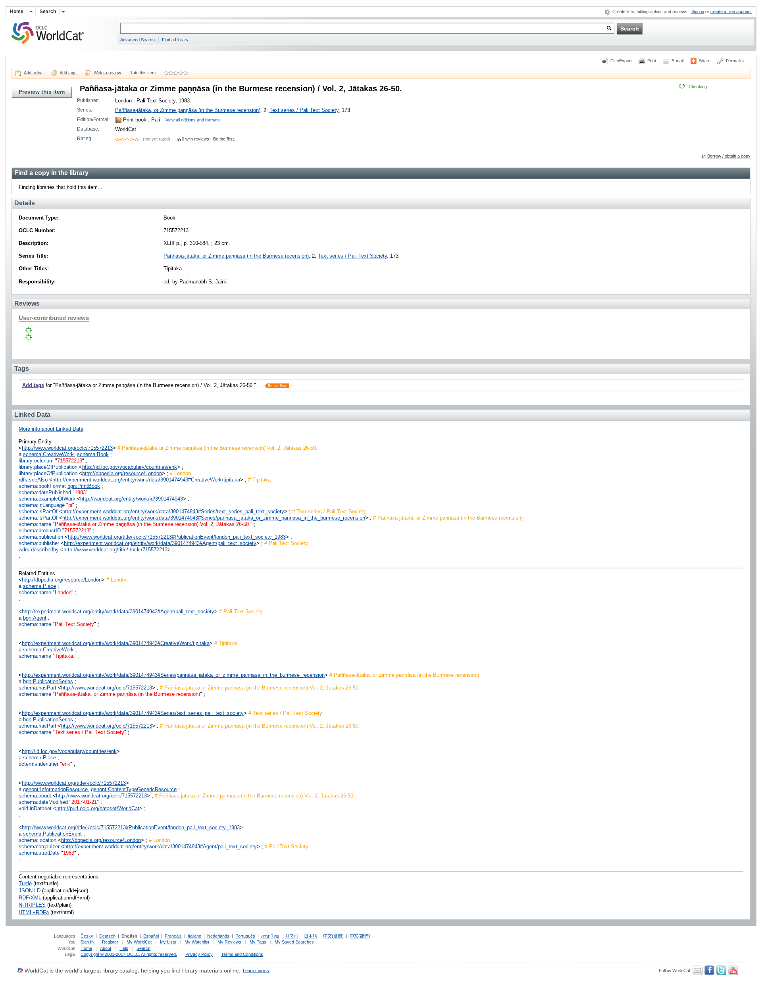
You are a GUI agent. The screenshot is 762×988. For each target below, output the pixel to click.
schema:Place (39, 586)
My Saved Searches (294, 942)
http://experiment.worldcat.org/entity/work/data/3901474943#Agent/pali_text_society (160, 543)
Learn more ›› (256, 970)
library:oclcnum (36, 461)
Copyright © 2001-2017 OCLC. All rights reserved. (129, 954)
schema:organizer (39, 846)
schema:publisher (39, 543)
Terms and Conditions (242, 954)
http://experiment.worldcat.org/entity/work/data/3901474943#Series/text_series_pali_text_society (173, 511)
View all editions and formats (192, 119)
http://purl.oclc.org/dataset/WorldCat (97, 808)
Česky (87, 936)
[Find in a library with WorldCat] (52, 45)
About (105, 948)
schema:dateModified (43, 802)
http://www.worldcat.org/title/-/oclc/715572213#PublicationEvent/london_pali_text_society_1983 (177, 537)
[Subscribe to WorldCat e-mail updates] (697, 973)
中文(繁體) (333, 936)
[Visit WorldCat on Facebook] (709, 973)
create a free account (731, 11)
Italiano (194, 936)
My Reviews (229, 942)
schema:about (35, 796)
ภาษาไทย (270, 936)
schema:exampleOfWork (47, 499)
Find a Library (175, 39)
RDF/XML (30, 898)
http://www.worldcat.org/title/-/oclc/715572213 (115, 550)
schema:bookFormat (42, 486)
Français (173, 936)
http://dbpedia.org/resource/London (122, 473)
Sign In (87, 942)
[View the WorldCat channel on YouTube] (733, 973)
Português (245, 936)
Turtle (25, 883)
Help (123, 948)
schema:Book (93, 454)
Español (151, 936)
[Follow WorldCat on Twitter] (721, 973)
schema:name (35, 524)
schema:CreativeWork (48, 454)
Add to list (33, 72)
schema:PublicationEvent (52, 834)
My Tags (258, 942)
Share (704, 60)
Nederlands (218, 936)
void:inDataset (35, 808)
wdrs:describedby (39, 550)
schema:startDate (39, 853)
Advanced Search (137, 39)
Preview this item (42, 92)
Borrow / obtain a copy (728, 156)
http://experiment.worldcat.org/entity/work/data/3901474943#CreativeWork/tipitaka (146, 480)
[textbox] (367, 28)
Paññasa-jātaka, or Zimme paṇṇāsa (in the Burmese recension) (187, 110)
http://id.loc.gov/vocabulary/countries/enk (129, 467)
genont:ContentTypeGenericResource (134, 789)
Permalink (735, 60)
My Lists (168, 942)
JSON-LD (29, 891)
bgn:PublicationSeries (48, 681)
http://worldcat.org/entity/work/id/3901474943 (131, 499)
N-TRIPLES (32, 905)
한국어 (291, 936)
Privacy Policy (199, 954)
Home (86, 948)
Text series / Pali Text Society (304, 110)
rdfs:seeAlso (33, 480)
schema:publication (41, 537)
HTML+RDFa (34, 912)
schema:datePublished (45, 492)
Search (143, 948)
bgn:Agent (34, 618)
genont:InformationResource (55, 789)
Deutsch (107, 936)
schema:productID (40, 530)
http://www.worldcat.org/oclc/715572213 (67, 448)
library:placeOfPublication (48, 467)
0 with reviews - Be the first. (208, 139)
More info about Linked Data (51, 429)
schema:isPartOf (38, 511)
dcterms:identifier (38, 764)
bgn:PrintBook (83, 486)
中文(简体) (360, 936)
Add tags (68, 72)
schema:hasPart (37, 688)
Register (110, 942)
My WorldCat (139, 942)
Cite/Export (621, 60)
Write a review (107, 72)
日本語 (310, 936)
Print (651, 60)
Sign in (697, 11)
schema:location (37, 840)
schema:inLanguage (42, 505)
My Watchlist (197, 942)
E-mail (677, 60)
